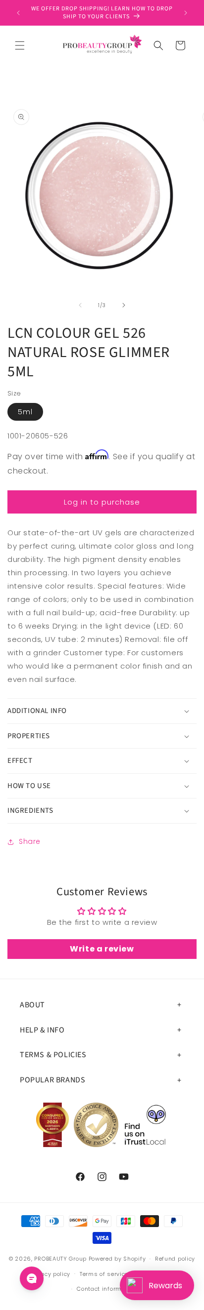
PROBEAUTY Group (60, 1259)
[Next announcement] (186, 13)
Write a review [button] (102, 948)
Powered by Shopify (117, 1259)
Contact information (106, 1289)
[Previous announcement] (18, 13)
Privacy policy (50, 1274)
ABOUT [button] (32, 1004)
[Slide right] (124, 305)
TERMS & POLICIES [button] (53, 1054)
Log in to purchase (102, 502)
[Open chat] (32, 1278)
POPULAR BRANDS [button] (52, 1079)
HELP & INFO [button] (42, 1030)
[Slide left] (80, 305)
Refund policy (175, 1259)
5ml (25, 412)
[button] (20, 45)
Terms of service (104, 1274)
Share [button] (30, 841)
